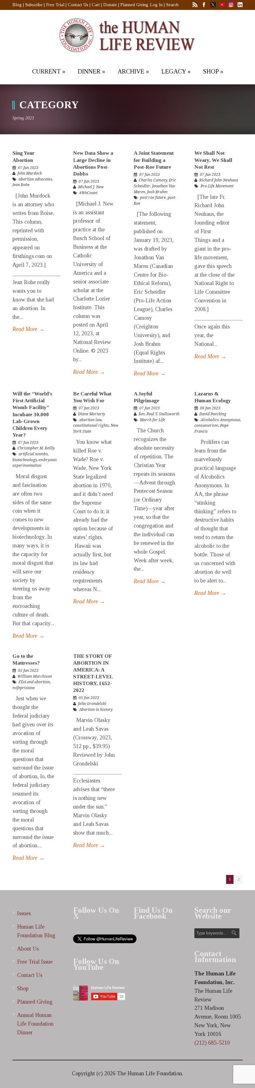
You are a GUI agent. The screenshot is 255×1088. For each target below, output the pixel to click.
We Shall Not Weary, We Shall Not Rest (213, 160)
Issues (24, 913)
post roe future (153, 197)
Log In (156, 4)
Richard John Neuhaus (218, 180)
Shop (23, 988)
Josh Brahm (157, 192)
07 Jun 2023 (28, 168)
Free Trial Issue (35, 962)
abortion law (90, 420)
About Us (28, 949)
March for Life (152, 420)
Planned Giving (134, 4)
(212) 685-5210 (212, 1043)
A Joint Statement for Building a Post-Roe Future (154, 160)
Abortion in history (96, 709)
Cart (96, 4)
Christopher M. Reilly (36, 448)
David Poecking (212, 414)
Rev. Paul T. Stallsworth (159, 414)
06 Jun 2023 (210, 408)
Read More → (28, 329)
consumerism (206, 425)
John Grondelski (92, 704)
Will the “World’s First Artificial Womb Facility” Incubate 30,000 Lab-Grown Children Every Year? (32, 414)
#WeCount (88, 193)
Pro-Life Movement (217, 186)
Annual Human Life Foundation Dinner (35, 1024)
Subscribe (34, 4)
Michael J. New (91, 187)
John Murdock (29, 173)
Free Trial (55, 4)
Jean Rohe (21, 185)
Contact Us (78, 4)
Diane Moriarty (91, 414)
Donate (110, 4)
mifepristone (23, 688)
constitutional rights (91, 425)
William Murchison (34, 676)
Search (172, 4)
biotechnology (24, 460)
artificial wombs (33, 454)
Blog (17, 4)
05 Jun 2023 (28, 670)
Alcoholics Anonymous (220, 420)
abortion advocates (35, 179)
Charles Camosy (153, 180)
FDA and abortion (34, 682)
